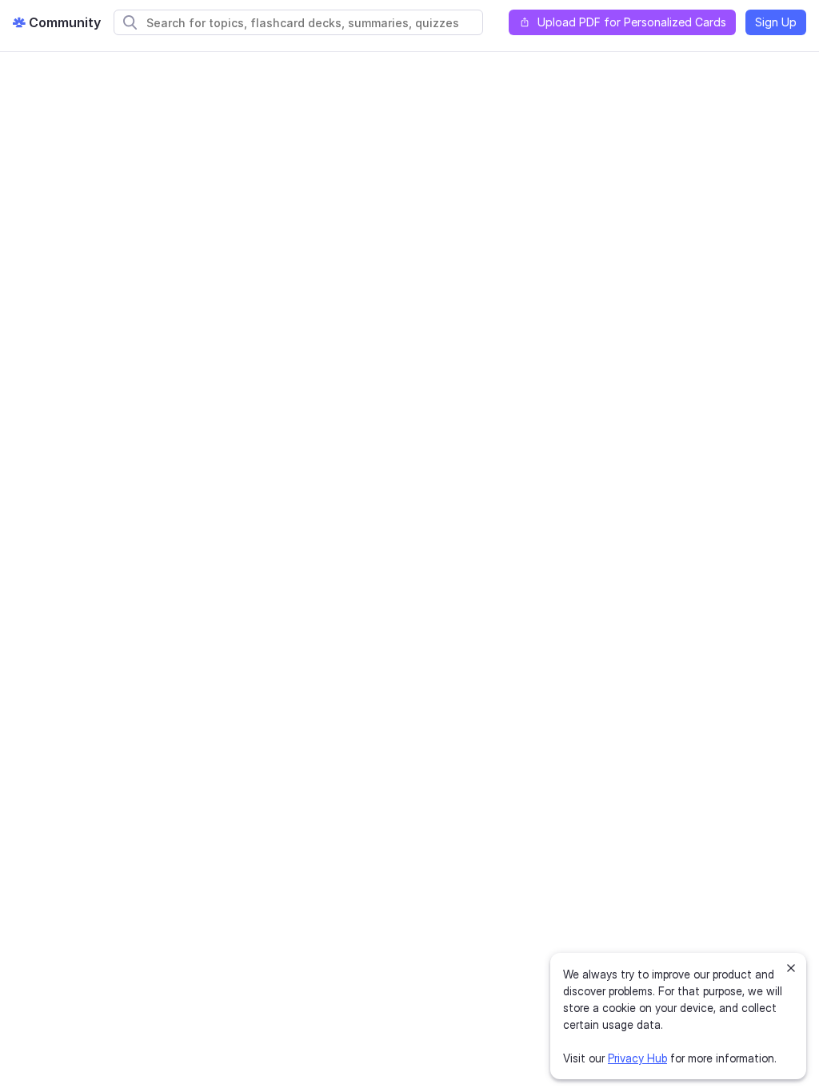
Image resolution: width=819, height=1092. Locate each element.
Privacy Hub (637, 1058)
